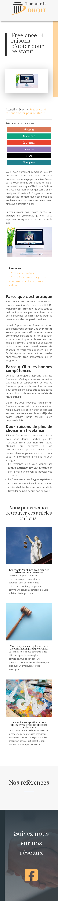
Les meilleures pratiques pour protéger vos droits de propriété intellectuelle (29, 725)
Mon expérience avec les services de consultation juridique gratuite (29, 647)
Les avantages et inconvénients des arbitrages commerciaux (29, 571)
